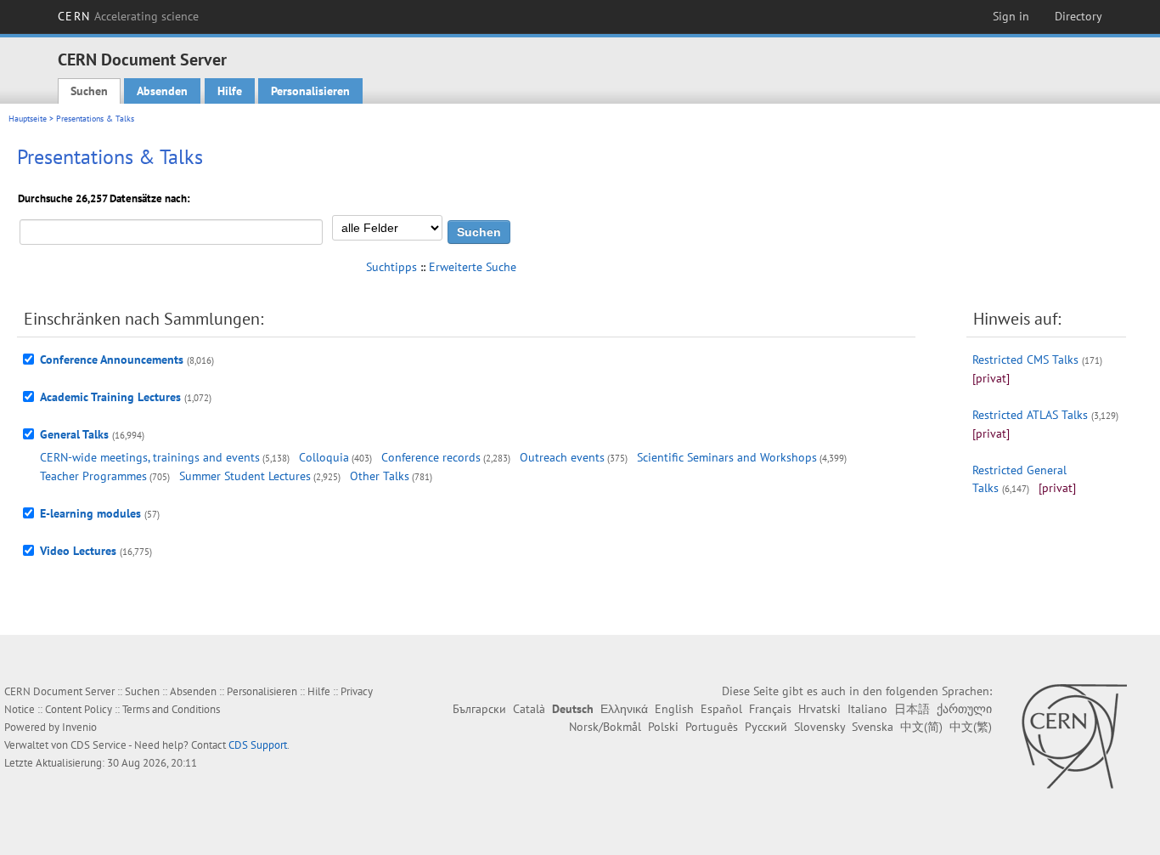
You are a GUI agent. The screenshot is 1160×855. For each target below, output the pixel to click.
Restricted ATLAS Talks (1030, 414)
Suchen (89, 91)
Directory (1078, 16)
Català (529, 708)
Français (770, 708)
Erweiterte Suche (472, 267)
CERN (128, 16)
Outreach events (562, 457)
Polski (663, 726)
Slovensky (819, 726)
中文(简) (921, 726)
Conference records (431, 457)
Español (721, 708)
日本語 (912, 708)
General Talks (74, 434)
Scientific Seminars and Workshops (727, 457)
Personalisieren (310, 91)
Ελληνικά (624, 708)
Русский (766, 726)
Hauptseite (27, 118)
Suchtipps (391, 267)
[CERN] (1074, 736)
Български (479, 708)
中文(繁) (970, 726)
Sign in (1011, 16)
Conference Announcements (111, 359)
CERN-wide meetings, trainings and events (150, 457)
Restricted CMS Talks (1025, 359)
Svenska (872, 726)
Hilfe (229, 91)
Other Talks (379, 476)
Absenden (162, 91)
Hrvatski (819, 708)
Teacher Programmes (93, 476)
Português (711, 726)
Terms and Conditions (171, 709)
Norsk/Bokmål (605, 726)
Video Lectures (78, 550)
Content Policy (78, 709)
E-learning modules (90, 513)
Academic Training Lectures (110, 397)
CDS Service (98, 745)
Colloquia (324, 457)
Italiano (867, 708)
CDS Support (257, 745)
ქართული (964, 708)
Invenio (79, 727)
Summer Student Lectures (245, 476)
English (674, 708)
